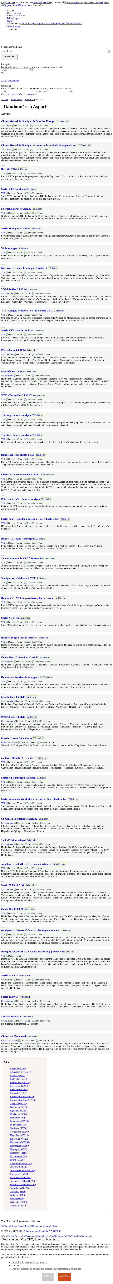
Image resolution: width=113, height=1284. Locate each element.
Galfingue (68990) (18, 1128)
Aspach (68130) (17, 1075)
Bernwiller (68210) (19, 1086)
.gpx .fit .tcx (6, 51)
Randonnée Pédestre (9, 742)
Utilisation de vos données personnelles (29, 1262)
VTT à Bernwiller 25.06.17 (16, 395)
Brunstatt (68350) (18, 1093)
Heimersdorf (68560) (20, 1142)
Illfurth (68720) (17, 1160)
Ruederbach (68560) (19, 1174)
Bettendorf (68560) (19, 1089)
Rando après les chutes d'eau (17, 454)
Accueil (10, 10)
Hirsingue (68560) (18, 1149)
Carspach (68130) (18, 1103)
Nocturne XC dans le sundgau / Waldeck (24, 268)
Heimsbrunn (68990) (19, 1146)
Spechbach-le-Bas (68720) (22, 1181)
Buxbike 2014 (9, 169)
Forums (70, 2)
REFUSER (48, 1276)
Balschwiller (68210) (20, 1082)
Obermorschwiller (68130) (22, 1170)
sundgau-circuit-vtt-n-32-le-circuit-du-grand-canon (30, 930)
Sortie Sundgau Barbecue (15, 228)
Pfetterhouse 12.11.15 (13, 716)
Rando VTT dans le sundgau (17, 538)
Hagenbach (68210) (19, 1135)
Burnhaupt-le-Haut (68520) (22, 1100)
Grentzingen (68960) (19, 1131)
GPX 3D (57, 1231)
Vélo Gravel (6, 125)
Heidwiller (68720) (19, 1139)
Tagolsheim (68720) (19, 1188)
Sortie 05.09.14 (9, 975)
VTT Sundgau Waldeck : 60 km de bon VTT (26, 310)
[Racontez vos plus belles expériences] (73, 23)
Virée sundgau (9, 248)
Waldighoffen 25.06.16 (14, 289)
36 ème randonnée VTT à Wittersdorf (22, 558)
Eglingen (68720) (18, 1110)
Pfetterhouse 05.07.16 (13, 350)
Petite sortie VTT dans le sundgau (20, 499)
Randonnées (16, 99)
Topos (76, 2)
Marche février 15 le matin (16, 738)
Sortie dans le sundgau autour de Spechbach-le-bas (30, 518)
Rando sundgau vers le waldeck (19, 637)
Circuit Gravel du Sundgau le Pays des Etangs (27, 121)
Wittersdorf (62, 121)
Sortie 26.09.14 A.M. (13, 885)
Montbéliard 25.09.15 (13, 371)
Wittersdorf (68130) (19, 1202)
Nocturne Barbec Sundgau (16, 208)
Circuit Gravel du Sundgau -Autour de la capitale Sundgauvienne (38, 145)
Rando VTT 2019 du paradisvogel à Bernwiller (28, 598)
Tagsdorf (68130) (18, 1191)
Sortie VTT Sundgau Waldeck (18, 777)
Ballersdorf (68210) (19, 1079)
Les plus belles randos (89, 2)
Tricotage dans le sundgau (16, 415)
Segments (104, 2)
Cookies (15, 1265)
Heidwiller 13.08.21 (12, 909)
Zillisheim (22, 169)
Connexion (38, 5)
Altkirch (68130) (18, 1068)
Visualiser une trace (24, 2)
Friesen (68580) (17, 1117)
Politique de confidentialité (36, 1231)
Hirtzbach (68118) (18, 1153)
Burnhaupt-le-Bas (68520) (22, 1096)
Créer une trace (14, 13)
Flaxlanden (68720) (19, 1114)
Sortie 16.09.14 (9, 996)
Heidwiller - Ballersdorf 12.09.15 (19, 657)
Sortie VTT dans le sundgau (17, 330)
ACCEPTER (64, 1276)
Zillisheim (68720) (18, 1205)
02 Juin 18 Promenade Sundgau (19, 818)
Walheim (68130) (18, 1195)
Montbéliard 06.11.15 (13, 697)
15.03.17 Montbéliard (13, 840)
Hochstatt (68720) (18, 1156)
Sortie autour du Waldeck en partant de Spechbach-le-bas (34, 798)
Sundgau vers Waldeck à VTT (18, 578)
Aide (20, 1231)
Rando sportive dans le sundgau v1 (21, 677)
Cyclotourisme (7, 293)
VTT (3, 173)
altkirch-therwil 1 (11, 1016)
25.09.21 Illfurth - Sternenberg (19, 757)
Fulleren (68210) (18, 1124)
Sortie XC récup (10, 617)
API (51, 1231)
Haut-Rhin (30, 99)
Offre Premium (25, 5)
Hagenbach (38, 395)
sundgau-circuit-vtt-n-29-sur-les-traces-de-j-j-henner (31, 951)
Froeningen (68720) (19, 1121)
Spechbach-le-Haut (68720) (23, 1184)
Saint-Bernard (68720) (20, 1177)
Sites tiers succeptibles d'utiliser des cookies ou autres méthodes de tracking (46, 1269)
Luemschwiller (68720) (21, 1163)
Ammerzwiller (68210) (20, 1072)
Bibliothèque (39, 2)
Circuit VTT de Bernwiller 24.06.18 (21, 474)
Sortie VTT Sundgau (13, 188)
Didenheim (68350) (19, 1107)
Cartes (48, 2)
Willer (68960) (17, 1198)
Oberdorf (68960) (18, 1167)
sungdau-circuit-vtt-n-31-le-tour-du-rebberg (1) (28, 863)
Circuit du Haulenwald (14, 1036)
